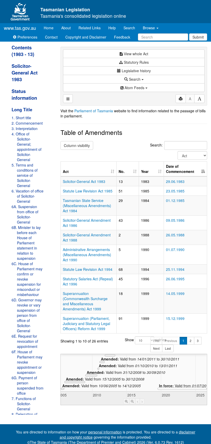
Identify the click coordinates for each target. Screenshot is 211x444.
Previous (171, 340)
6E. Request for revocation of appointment (25, 341)
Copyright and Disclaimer (85, 37)
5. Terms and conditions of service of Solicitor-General (25, 175)
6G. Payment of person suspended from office (27, 385)
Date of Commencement (180, 169)
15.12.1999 (175, 318)
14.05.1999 (175, 293)
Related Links (89, 27)
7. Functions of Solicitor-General (24, 403)
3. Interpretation (25, 128)
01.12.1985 (175, 200)
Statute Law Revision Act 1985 (87, 190)
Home (50, 27)
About (66, 27)
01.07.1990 (175, 249)
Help (112, 27)
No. (122, 171)
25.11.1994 (175, 269)
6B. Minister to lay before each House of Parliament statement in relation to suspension (26, 243)
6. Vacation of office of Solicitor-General (27, 196)
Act (66, 171)
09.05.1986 (175, 220)
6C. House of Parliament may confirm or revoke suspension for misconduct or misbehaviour (27, 279)
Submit (198, 37)
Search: (156, 144)
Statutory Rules (136, 62)
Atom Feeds (134, 87)
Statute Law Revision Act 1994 (87, 269)
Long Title (22, 109)
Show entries (134, 339)
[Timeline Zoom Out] (132, 401)
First (156, 340)
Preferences (26, 37)
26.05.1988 (175, 234)
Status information (24, 94)
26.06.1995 (175, 278)
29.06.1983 (175, 181)
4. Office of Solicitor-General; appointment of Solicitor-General (26, 146)
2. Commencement (27, 123)
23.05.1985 (175, 190)
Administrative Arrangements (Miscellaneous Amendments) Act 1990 (87, 254)
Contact (51, 37)
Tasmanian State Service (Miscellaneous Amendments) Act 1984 (87, 205)
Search (129, 27)
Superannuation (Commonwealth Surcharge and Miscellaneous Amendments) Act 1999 (85, 301)
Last (168, 348)
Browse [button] (149, 27)
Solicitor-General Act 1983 (25, 73)
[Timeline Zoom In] (126, 401)
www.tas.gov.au (20, 27)
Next (156, 348)
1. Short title (21, 117)
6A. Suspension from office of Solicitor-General (25, 214)
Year (144, 171)
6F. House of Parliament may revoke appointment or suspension (27, 362)
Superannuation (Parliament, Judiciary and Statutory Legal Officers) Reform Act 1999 (86, 323)
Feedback (122, 37)
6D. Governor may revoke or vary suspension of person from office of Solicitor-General (27, 315)
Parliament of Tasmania (93, 110)
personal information (105, 431)
